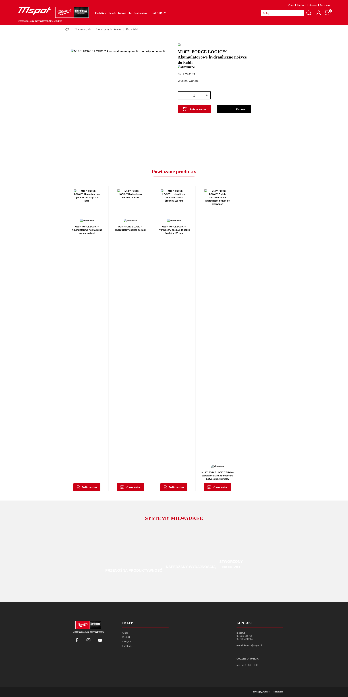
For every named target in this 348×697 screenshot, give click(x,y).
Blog (130, 13)
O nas (291, 5)
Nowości (112, 13)
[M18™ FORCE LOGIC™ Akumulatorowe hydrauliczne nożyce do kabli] (86, 202)
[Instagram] (88, 640)
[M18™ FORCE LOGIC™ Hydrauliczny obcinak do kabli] (130, 202)
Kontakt (300, 5)
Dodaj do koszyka (198, 109)
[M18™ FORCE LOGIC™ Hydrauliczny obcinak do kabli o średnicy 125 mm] (173, 202)
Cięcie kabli (132, 29)
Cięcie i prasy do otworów (108, 29)
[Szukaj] (308, 13)
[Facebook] (76, 640)
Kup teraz (240, 109)
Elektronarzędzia (82, 29)
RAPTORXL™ (159, 13)
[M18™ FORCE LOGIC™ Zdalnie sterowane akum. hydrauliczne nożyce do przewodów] (217, 325)
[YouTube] (100, 640)
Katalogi (122, 13)
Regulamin (278, 692)
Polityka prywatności (261, 692)
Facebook (325, 5)
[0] (327, 13)
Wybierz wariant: (188, 80)
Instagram (312, 5)
